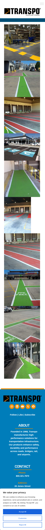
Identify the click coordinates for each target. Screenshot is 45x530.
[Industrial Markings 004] (22, 147)
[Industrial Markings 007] (22, 251)
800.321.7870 (22, 476)
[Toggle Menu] (42, 4)
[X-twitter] (28, 406)
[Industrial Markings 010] (22, 360)
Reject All (22, 525)
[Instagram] (11, 406)
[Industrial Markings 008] (22, 288)
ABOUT (24, 425)
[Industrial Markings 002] (22, 79)
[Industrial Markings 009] (22, 324)
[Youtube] (22, 406)
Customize (22, 518)
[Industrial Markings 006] (17, 215)
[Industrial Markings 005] (22, 179)
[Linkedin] (17, 406)
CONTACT (22, 466)
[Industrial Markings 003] (22, 115)
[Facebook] (33, 406)
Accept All (22, 512)
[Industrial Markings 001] (22, 42)
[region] (22, 509)
